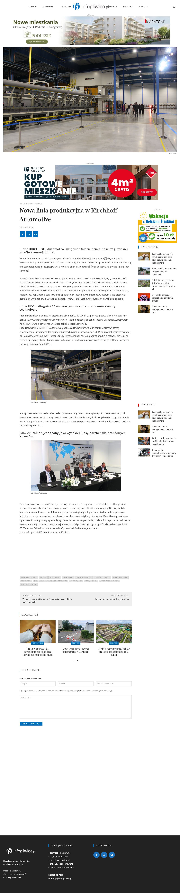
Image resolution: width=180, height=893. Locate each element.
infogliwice (67, 577)
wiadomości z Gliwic (29, 584)
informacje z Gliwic (83, 577)
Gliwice (75, 643)
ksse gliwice (25, 581)
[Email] (35, 234)
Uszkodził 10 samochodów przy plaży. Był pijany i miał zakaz (164, 452)
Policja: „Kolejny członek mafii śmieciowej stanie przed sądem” (164, 441)
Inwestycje (38, 203)
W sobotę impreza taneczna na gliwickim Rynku (162, 297)
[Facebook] (22, 234)
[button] (174, 6)
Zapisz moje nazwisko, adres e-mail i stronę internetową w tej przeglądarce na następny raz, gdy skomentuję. (67, 691)
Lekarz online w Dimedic (62, 867)
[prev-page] (73, 661)
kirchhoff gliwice (120, 577)
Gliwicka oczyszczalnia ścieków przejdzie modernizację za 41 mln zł (114, 651)
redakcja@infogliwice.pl (60, 878)
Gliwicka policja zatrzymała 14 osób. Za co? (163, 309)
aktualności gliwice (28, 577)
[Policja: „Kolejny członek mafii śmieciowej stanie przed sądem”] (144, 441)
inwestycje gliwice (102, 577)
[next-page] (77, 661)
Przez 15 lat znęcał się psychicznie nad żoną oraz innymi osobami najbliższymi (37, 651)
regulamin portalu (59, 856)
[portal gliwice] (22, 851)
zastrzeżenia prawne (60, 852)
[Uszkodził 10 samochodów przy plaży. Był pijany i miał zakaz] (144, 452)
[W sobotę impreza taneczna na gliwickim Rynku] (144, 297)
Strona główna (26, 203)
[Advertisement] (76, 554)
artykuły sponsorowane (61, 863)
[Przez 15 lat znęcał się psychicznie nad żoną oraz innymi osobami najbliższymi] (38, 631)
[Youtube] (112, 855)
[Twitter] (29, 234)
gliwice (43, 577)
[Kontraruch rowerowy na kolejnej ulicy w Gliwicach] (76, 631)
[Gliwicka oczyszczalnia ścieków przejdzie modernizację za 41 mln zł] (114, 631)
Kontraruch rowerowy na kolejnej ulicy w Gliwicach (75, 650)
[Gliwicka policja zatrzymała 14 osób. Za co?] (144, 309)
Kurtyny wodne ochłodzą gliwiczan (112, 599)
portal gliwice (76, 581)
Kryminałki (37, 643)
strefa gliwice (91, 581)
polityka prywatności (60, 860)
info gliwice (54, 577)
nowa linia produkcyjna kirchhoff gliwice (50, 581)
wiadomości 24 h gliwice (109, 581)
